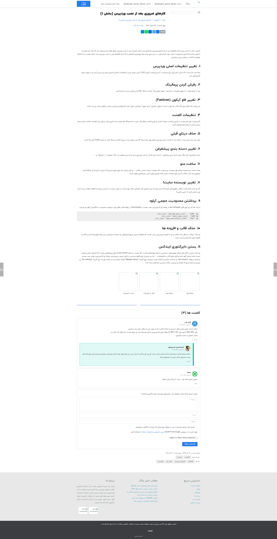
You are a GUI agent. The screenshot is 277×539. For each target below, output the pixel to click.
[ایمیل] (162, 31)
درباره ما (197, 496)
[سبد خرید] (96, 4)
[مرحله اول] (189, 284)
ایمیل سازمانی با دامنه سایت (147, 495)
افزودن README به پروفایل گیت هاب (144, 498)
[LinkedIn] (126, 530)
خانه (163, 20)
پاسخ (195, 340)
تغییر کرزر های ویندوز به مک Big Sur (144, 486)
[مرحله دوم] (169, 284)
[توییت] (154, 31)
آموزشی (156, 20)
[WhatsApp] (138, 530)
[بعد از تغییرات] (128, 284)
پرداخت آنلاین (195, 503)
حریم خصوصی (159, 432)
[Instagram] (132, 530)
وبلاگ (198, 489)
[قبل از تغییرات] (148, 284)
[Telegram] (144, 530)
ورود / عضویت (83, 4)
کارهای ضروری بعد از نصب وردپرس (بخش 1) (135, 20)
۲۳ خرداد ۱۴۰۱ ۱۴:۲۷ (178, 350)
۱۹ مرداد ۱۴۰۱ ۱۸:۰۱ (186, 375)
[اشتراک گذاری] (157, 31)
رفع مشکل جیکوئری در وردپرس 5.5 (145, 501)
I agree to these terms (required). (182, 438)
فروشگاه (197, 493)
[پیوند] (197, 4)
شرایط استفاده (146, 432)
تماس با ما (196, 499)
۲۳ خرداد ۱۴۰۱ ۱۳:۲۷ (185, 325)
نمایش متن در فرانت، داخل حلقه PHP (144, 489)
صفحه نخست (195, 486)
